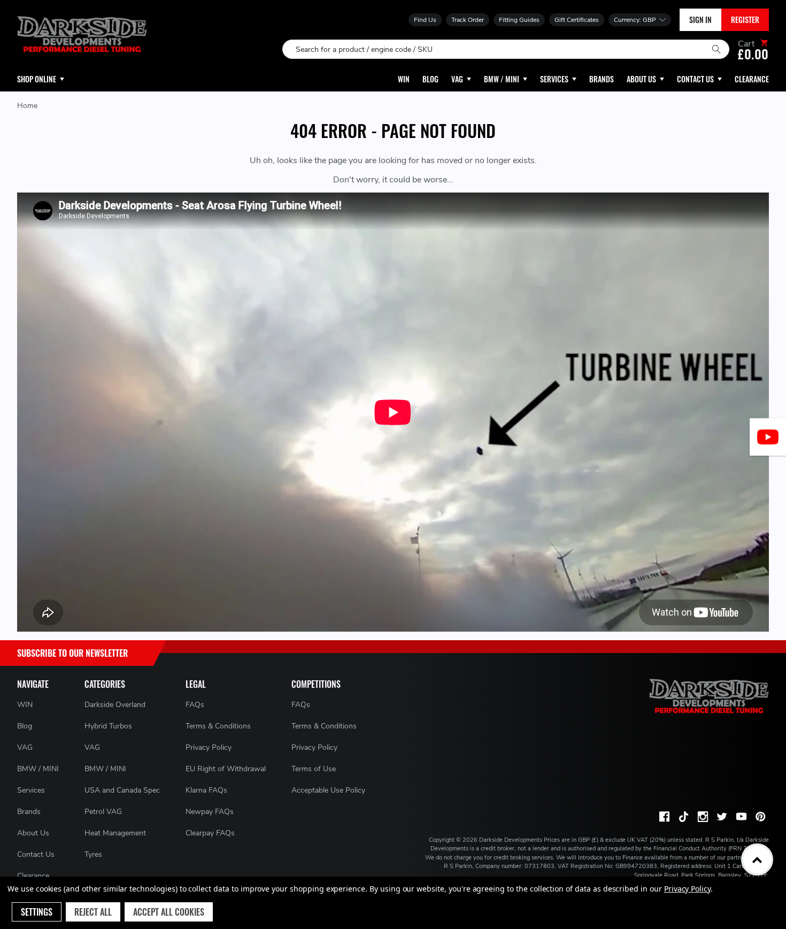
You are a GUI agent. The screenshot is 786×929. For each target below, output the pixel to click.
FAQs (195, 705)
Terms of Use (313, 769)
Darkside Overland (114, 705)
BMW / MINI (38, 769)
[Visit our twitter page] (721, 816)
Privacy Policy (209, 747)
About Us (33, 833)
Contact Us (36, 854)
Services (31, 790)
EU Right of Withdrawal (226, 769)
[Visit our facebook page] (664, 816)
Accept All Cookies (168, 911)
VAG (25, 747)
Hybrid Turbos (108, 726)
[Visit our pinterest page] (760, 816)
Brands (29, 812)
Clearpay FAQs (210, 833)
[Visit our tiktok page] (683, 816)
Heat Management (115, 833)
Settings (36, 911)
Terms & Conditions (218, 726)
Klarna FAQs (206, 790)
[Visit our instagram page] (702, 816)
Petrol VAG (103, 812)
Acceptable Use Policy (328, 790)
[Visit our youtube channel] (741, 816)
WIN (25, 705)
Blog (24, 726)
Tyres (93, 854)
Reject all (93, 911)
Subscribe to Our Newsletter (72, 653)
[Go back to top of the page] (757, 859)
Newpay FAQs (210, 812)
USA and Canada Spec (122, 790)
